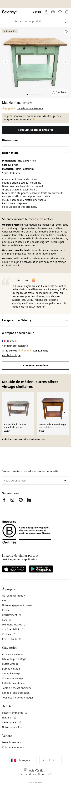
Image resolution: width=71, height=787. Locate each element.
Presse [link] (6, 610)
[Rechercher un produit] (64, 21)
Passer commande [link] (14, 712)
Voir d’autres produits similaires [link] (21, 439)
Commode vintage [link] (12, 678)
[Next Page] (65, 62)
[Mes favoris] (60, 12)
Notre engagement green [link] (17, 605)
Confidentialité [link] (12, 629)
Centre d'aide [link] (12, 639)
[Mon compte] (46, 12)
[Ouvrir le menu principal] (6, 21)
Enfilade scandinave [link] (13, 683)
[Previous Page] (5, 62)
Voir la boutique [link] (11, 355)
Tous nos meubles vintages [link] (17, 697)
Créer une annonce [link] (13, 747)
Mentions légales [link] (14, 624)
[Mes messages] (53, 12)
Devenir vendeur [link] (11, 742)
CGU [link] (6, 619)
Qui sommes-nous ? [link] (13, 595)
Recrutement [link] (11, 615)
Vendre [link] (37, 11)
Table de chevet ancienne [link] (17, 688)
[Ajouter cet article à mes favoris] (66, 31)
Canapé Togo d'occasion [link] (16, 692)
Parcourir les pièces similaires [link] (35, 129)
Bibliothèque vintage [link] (14, 659)
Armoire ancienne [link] (12, 654)
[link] (9, 12)
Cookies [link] (8, 634)
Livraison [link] (9, 717)
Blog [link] (4, 600)
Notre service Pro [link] (12, 727)
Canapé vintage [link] (11, 673)
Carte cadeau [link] (12, 722)
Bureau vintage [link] (11, 668)
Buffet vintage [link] (10, 663)
